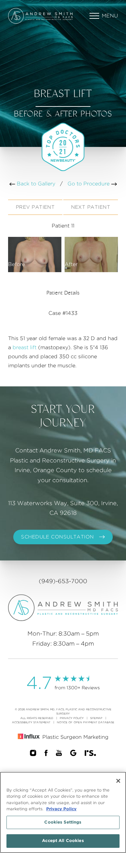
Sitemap (96, 718)
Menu (110, 15)
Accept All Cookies (63, 841)
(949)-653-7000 (63, 581)
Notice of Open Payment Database (85, 722)
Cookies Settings (62, 822)
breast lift (25, 347)
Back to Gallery (35, 183)
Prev (35, 207)
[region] (63, 812)
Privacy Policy (72, 718)
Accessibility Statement (31, 722)
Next (90, 207)
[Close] (118, 781)
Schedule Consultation (57, 537)
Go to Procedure (89, 183)
